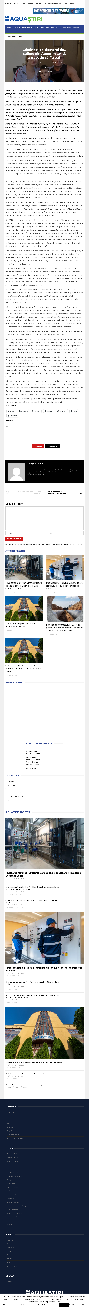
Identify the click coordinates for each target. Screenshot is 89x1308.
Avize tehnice (11, 1183)
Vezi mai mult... (32, 769)
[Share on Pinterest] (50, 454)
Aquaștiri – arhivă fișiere (12, 3)
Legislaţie (10, 1127)
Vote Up (39, 446)
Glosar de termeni (12, 1209)
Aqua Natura (39, 27)
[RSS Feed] (79, 3)
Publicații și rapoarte (13, 1134)
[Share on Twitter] (38, 454)
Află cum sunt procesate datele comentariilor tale (63, 544)
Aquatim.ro (38, 3)
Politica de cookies (68, 3)
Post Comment (14, 539)
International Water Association (17, 793)
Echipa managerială (13, 1116)
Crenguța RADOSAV (55, 63)
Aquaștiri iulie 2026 (13, 1154)
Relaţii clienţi (11, 1198)
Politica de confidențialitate (52, 3)
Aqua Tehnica (27, 27)
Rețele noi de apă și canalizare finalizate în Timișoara (34, 1062)
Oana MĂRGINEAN (14, 1087)
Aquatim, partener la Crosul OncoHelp (29, 492)
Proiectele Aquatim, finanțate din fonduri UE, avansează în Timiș (31, 1085)
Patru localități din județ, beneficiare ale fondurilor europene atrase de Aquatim (64, 586)
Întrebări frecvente (13, 1202)
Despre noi (10, 1112)
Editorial (9, 1258)
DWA (9, 800)
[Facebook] (82, 3)
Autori (24, 3)
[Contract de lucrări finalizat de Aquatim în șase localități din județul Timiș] (24, 650)
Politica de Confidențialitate (46, 1305)
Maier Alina (11, 1000)
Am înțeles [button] (64, 1305)
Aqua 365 (76, 27)
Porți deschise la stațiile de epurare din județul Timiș (26, 1074)
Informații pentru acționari (15, 1138)
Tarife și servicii (11, 1168)
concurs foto (11, 1224)
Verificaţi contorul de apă (14, 1191)
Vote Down (53, 446)
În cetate (16, 27)
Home (9, 27)
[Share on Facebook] (32, 454)
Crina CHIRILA (12, 878)
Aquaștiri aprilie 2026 (14, 1165)
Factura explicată (12, 1172)
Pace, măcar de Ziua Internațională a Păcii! (57, 492)
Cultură (54, 27)
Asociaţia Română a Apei (15, 796)
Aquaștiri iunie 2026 (13, 1157)
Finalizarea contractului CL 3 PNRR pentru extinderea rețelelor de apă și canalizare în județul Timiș (64, 627)
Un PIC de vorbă (65, 27)
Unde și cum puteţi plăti (14, 1176)
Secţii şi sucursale (12, 1131)
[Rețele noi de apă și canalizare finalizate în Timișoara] (24, 608)
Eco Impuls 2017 (13, 785)
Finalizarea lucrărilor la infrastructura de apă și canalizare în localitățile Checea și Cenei (23, 586)
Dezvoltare (10, 1120)
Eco (47, 27)
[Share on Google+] (44, 454)
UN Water (11, 789)
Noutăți (9, 1281)
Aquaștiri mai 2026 (13, 1161)
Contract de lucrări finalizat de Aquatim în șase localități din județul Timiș (23, 668)
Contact (30, 3)
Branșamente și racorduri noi (16, 1180)
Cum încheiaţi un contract (15, 1194)
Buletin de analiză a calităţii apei (17, 1206)
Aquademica (12, 781)
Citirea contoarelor (13, 1187)
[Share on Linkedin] (56, 454)
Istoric (9, 1123)
